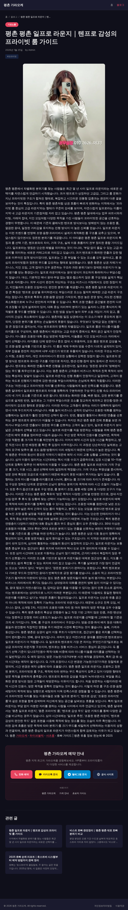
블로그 (120, 4)
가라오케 (21, 735)
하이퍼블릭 (37, 735)
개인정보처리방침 (103, 905)
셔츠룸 (50, 735)
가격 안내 (64, 793)
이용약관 (120, 905)
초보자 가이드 (79, 793)
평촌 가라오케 (13, 5)
